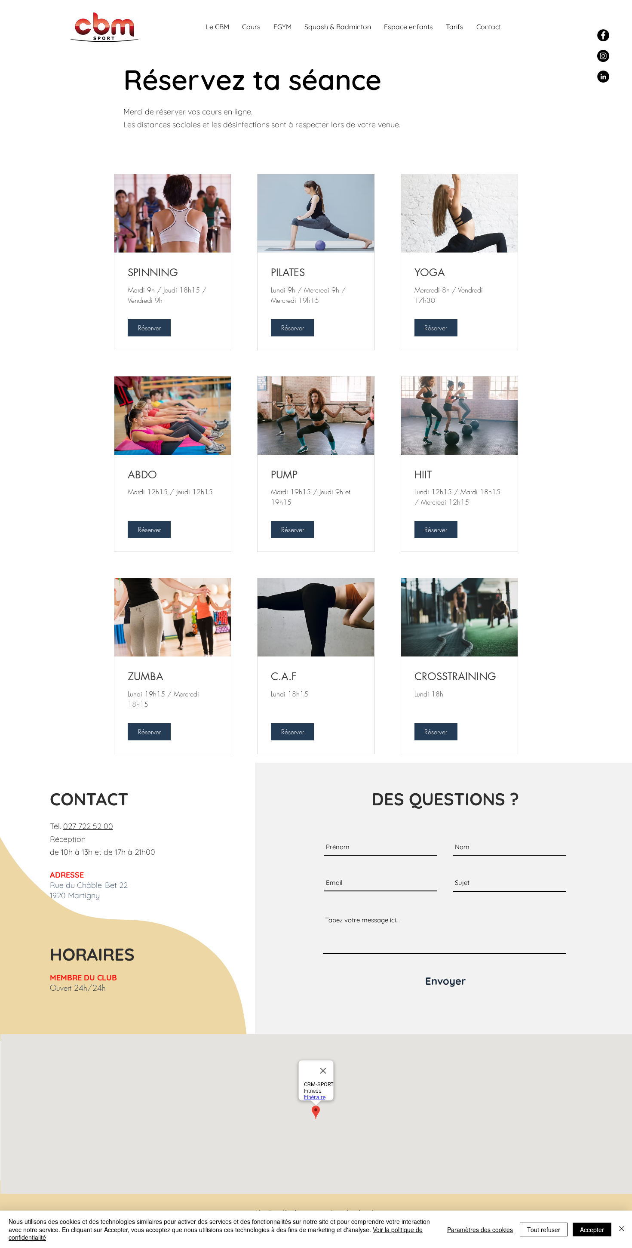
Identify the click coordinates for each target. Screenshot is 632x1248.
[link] (173, 273)
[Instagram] (603, 56)
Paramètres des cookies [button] (480, 1229)
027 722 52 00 (88, 826)
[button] (217, 26)
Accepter (592, 1229)
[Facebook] (603, 35)
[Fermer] (622, 1229)
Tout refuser (543, 1229)
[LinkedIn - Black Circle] (603, 77)
